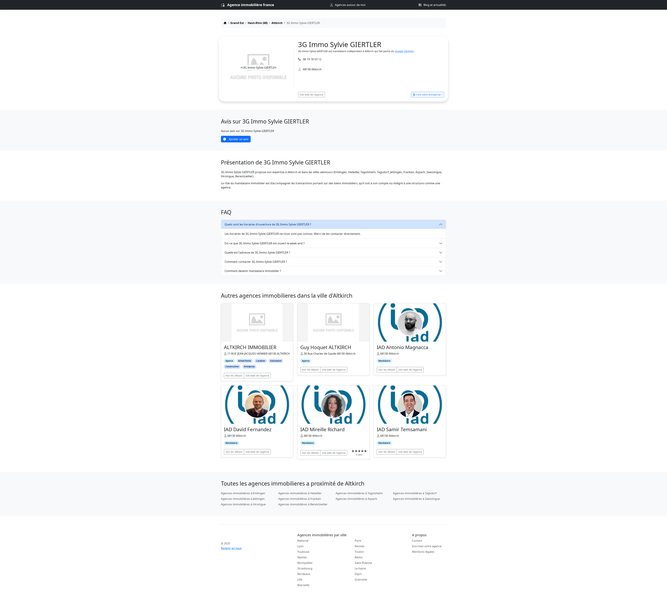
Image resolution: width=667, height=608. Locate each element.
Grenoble (361, 579)
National (302, 541)
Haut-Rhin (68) (258, 23)
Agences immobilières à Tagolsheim (359, 493)
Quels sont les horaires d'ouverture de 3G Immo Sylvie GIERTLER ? (268, 224)
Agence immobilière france (250, 4)
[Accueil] (225, 23)
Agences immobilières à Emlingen (243, 493)
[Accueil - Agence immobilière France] (247, 536)
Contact (417, 541)
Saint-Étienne (363, 563)
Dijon (358, 574)
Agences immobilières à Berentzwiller (303, 504)
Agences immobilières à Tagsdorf (415, 493)
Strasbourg (304, 568)
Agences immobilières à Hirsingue (243, 504)
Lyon (300, 546)
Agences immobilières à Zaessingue (416, 499)
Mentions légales (423, 552)
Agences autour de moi (349, 5)
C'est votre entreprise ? (429, 94)
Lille (299, 579)
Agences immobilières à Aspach (356, 499)
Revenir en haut (231, 548)
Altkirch (277, 23)
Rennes (359, 546)
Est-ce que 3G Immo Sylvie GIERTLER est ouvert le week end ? (264, 243)
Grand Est (237, 23)
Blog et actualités (434, 5)
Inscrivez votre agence (427, 546)
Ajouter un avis (238, 139)
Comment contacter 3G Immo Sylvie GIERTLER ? (256, 262)
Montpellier (305, 563)
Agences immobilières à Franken (299, 499)
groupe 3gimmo (404, 51)
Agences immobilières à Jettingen (243, 499)
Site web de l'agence (311, 94)
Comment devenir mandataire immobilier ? (253, 271)
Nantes (302, 557)
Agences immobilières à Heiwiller (300, 493)
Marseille (303, 585)
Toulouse (303, 552)
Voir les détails (233, 375)
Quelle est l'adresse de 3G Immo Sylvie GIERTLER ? (257, 252)
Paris (358, 541)
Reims (359, 557)
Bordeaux (303, 574)
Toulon (359, 552)
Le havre (360, 568)
